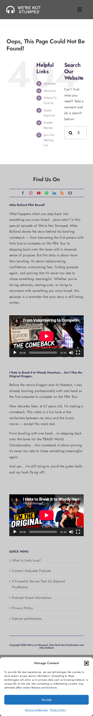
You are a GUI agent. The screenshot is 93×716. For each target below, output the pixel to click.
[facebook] (23, 193)
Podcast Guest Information (31, 597)
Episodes (50, 83)
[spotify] (46, 193)
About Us (50, 91)
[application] (46, 336)
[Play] (15, 352)
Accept (46, 700)
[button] (86, 663)
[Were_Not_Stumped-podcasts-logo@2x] (25, 7)
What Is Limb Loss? (26, 560)
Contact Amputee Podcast (31, 570)
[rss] (62, 193)
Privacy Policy (58, 710)
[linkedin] (54, 193)
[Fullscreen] (78, 352)
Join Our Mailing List (49, 140)
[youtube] (38, 193)
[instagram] (30, 193)
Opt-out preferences (36, 710)
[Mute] (71, 352)
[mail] (70, 193)
